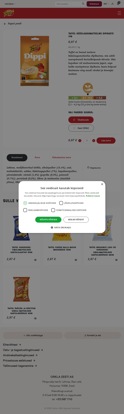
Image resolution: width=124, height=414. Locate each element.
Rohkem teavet (93, 196)
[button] (62, 227)
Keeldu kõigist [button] (76, 219)
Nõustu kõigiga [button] (48, 219)
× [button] (102, 184)
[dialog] (62, 207)
